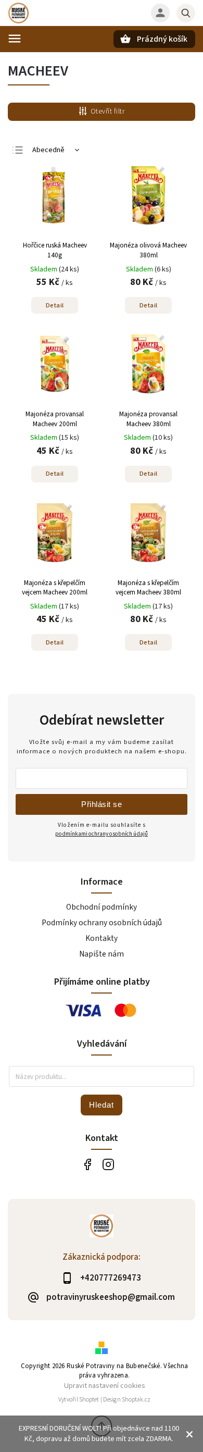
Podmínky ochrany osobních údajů (102, 922)
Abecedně (48, 150)
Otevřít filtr (108, 111)
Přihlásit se (101, 804)
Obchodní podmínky (101, 907)
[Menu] (14, 38)
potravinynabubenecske (108, 1164)
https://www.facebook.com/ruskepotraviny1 (87, 1164)
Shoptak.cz (136, 1399)
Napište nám (101, 954)
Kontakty (101, 938)
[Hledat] (185, 13)
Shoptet (89, 1399)
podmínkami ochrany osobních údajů (101, 833)
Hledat (101, 1104)
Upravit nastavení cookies (104, 1385)
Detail (55, 305)
